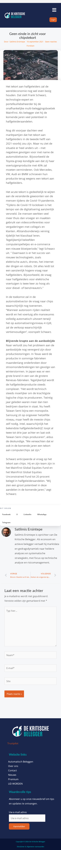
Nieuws (12, 774)
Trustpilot (12, 743)
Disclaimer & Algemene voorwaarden (30, 847)
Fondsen (30, 45)
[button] (6, 514)
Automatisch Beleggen (20, 761)
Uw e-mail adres (18, 812)
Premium (13, 779)
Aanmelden (19, 826)
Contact (12, 770)
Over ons (13, 766)
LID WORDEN (15, 783)
